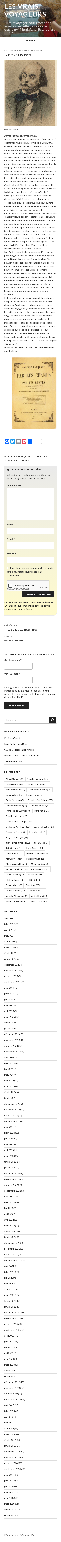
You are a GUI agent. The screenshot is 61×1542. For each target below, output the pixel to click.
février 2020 (10, 1370)
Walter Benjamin (15, 901)
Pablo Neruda (40, 869)
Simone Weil (36, 890)
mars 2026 (9, 947)
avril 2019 (9, 1428)
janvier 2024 (10, 1098)
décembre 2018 (12, 1451)
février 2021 (10, 1301)
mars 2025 (9, 1017)
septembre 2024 (12, 1051)
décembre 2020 (12, 1312)
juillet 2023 (9, 1133)
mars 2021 (9, 1295)
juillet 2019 (9, 1411)
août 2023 (9, 1127)
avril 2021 (9, 1289)
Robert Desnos (15, 890)
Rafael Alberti (14, 885)
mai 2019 (8, 1422)
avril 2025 (9, 1011)
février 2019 (10, 1440)
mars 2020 (9, 1365)
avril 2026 (9, 941)
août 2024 (9, 1057)
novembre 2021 (12, 1249)
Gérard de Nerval (15, 832)
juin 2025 (8, 999)
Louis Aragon (34, 848)
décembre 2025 (12, 965)
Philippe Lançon (15, 880)
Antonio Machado (37, 784)
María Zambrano (40, 864)
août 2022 (9, 1196)
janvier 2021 (10, 1307)
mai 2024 (8, 1075)
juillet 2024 (9, 1063)
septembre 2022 (12, 1191)
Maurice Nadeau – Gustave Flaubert (21, 755)
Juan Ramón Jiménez (18, 843)
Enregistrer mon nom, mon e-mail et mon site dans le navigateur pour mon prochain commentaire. (30, 572)
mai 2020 (8, 1353)
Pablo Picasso (15, 874)
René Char (33, 885)
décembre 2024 (12, 1034)
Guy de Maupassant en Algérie (19, 750)
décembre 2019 (12, 1382)
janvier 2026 (10, 959)
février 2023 (10, 1162)
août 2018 (9, 1475)
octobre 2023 (11, 1115)
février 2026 (10, 953)
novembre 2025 (12, 970)
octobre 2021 (11, 1254)
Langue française (19, 457)
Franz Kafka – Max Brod (15, 744)
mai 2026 (8, 936)
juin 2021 (8, 1278)
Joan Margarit (37, 832)
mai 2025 (8, 1005)
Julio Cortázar (14, 848)
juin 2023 (8, 1138)
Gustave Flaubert (19, 461)
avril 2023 (9, 1150)
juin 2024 (8, 1069)
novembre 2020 (12, 1318)
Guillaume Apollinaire (18, 827)
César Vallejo (14, 795)
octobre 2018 (11, 1463)
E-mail (11, 539)
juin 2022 (8, 1208)
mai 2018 (8, 1492)
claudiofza (35, 51)
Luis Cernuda (14, 853)
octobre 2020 (11, 1324)
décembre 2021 (12, 1243)
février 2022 (10, 1231)
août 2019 (9, 1405)
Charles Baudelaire (40, 789)
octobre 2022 (11, 1185)
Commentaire (14, 485)
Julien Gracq (40, 843)
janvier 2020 (10, 1376)
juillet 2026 (9, 924)
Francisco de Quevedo (18, 811)
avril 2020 (9, 1359)
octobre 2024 (11, 1046)
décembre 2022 (12, 1173)
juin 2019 (8, 1417)
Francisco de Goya (41, 805)
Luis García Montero (37, 853)
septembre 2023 (12, 1121)
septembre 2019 (12, 1399)
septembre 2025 (12, 982)
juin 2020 (8, 1347)
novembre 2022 (12, 1179)
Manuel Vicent (14, 859)
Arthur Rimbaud (15, 789)
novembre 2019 (12, 1388)
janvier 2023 (10, 1167)
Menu (32, 40)
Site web (11, 553)
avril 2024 (9, 1080)
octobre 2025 (11, 976)
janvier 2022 (10, 1237)
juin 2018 (8, 1486)
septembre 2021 (12, 1260)
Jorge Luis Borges (17, 837)
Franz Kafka (41, 811)
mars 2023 (9, 1156)
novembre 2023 (12, 1109)
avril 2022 (9, 1220)
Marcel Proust (35, 859)
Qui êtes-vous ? (13, 660)
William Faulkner (37, 901)
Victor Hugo (39, 896)
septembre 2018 (12, 1469)
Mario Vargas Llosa (16, 864)
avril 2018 (9, 1498)
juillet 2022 (9, 1202)
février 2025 (10, 1022)
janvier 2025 (10, 1028)
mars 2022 (9, 1225)
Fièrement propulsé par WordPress (21, 1535)
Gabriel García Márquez (19, 821)
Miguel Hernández (17, 869)
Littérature (39, 457)
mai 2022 (8, 1214)
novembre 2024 (12, 1040)
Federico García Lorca (40, 800)
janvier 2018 (10, 1515)
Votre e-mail (12, 674)
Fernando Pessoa (16, 805)
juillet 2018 (9, 1480)
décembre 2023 (12, 1104)
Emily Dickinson (15, 800)
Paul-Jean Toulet (12, 738)
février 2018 (10, 1509)
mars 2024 (9, 1086)
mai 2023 (8, 1144)
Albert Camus (14, 779)
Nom (10, 524)
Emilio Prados (34, 795)
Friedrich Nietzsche (16, 816)
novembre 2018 (12, 1457)
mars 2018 (9, 1504)
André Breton (14, 784)
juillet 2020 (9, 1341)
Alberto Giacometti (38, 779)
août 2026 (9, 918)
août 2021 (9, 1266)
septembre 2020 (12, 1330)
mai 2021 (8, 1283)
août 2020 (9, 1336)
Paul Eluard (34, 874)
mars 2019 (9, 1434)
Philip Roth (34, 880)
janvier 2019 (10, 1446)
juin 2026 (8, 930)
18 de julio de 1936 (13, 761)
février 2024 (10, 1092)
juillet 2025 (9, 994)
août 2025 (9, 988)
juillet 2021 (9, 1272)
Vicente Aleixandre (16, 896)
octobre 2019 (11, 1393)
